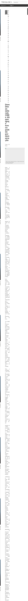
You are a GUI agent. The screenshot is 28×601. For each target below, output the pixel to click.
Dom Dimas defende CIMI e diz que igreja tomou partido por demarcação (8, 56)
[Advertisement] (16, 30)
